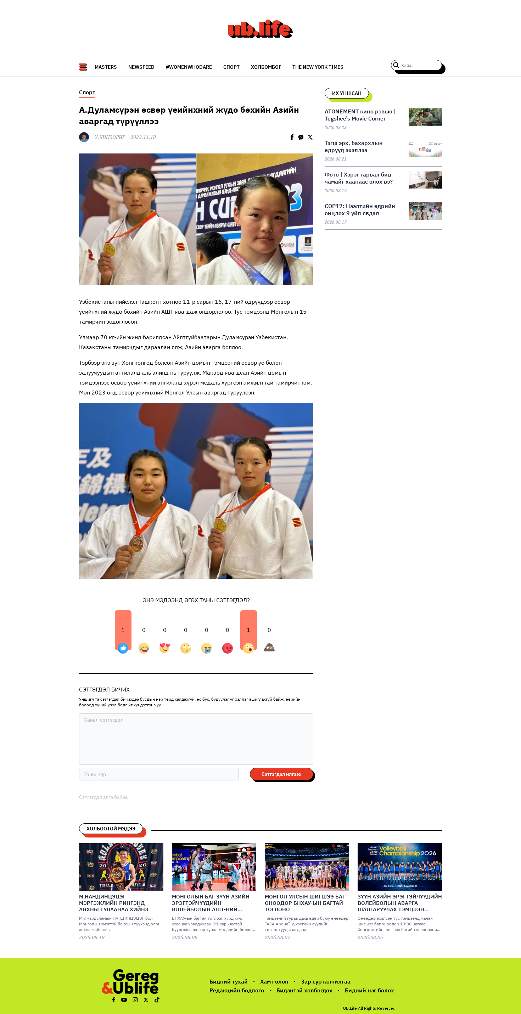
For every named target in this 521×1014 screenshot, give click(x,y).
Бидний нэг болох (369, 990)
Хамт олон (274, 981)
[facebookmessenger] (301, 137)
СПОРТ (231, 67)
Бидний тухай (228, 981)
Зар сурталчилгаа (326, 981)
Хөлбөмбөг (266, 67)
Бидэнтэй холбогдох (304, 990)
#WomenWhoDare (189, 67)
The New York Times (317, 67)
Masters (106, 67)
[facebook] (292, 137)
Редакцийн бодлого (236, 990)
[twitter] (310, 137)
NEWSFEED (141, 67)
